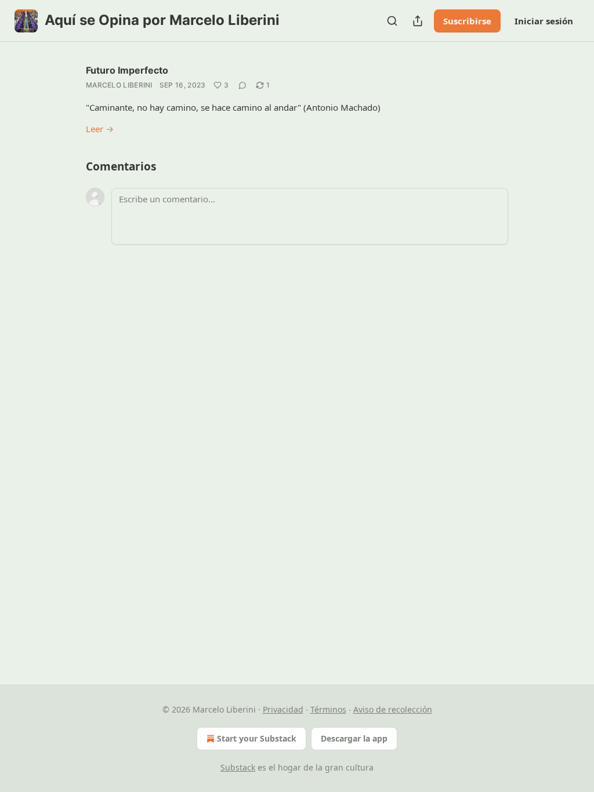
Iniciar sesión (544, 21)
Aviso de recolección (392, 709)
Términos (328, 709)
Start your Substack (256, 738)
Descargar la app (354, 738)
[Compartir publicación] (417, 20)
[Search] (392, 20)
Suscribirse (467, 21)
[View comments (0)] (242, 85)
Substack (237, 767)
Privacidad (283, 709)
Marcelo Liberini (119, 85)
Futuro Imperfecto (127, 70)
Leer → (100, 129)
